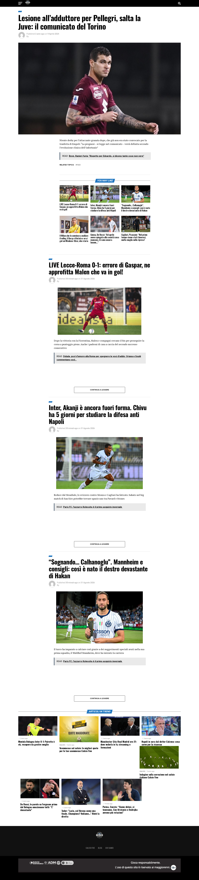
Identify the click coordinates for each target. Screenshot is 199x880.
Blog (100, 847)
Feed (79, 165)
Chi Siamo (109, 847)
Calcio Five (90, 847)
